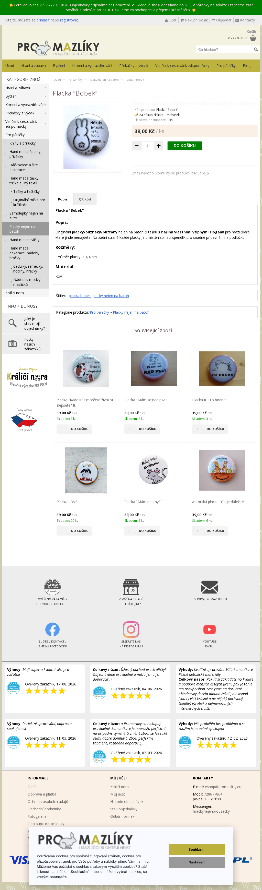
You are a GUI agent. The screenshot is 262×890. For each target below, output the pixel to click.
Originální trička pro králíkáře (29, 202)
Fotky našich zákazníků (32, 344)
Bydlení (59, 65)
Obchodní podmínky (44, 808)
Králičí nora (14, 292)
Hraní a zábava (33, 65)
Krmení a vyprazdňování (92, 65)
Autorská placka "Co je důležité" (218, 501)
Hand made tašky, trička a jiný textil (24, 180)
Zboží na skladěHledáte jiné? (131, 601)
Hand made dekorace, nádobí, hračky (24, 253)
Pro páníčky (226, 65)
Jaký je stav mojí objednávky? (34, 323)
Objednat (223, 20)
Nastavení (197, 862)
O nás (32, 786)
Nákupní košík (196, 20)
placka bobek (80, 295)
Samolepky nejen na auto (26, 215)
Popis (63, 199)
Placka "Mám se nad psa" (145, 399)
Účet (172, 20)
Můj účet (117, 794)
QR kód (85, 199)
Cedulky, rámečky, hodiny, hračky (28, 269)
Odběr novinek (122, 816)
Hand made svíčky (24, 239)
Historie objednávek (126, 801)
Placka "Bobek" (135, 79)
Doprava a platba (42, 794)
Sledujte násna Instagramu (131, 643)
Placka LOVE (67, 501)
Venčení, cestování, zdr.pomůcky (182, 65)
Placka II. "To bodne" (209, 399)
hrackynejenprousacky (211, 811)
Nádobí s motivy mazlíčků (26, 282)
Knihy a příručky (22, 143)
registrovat (69, 20)
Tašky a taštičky (26, 191)
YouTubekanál (209, 643)
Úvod (9, 65)
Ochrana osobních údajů (48, 801)
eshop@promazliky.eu (223, 786)
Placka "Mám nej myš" (143, 501)
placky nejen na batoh (111, 295)
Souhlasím (197, 849)
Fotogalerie (37, 816)
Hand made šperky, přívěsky (25, 154)
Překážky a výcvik (133, 65)
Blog (246, 65)
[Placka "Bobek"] (87, 167)
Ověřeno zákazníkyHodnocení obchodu (52, 601)
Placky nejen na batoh (22, 229)
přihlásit (43, 20)
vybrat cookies (129, 872)
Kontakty (247, 20)
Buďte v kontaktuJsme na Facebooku (52, 643)
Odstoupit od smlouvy (46, 823)
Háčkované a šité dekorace (23, 167)
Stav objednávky (123, 808)
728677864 (213, 794)
